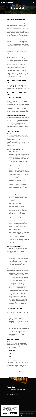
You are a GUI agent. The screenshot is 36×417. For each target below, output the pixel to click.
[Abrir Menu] (34, 3)
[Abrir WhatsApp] (33, 414)
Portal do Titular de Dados (29, 407)
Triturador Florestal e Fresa (22, 405)
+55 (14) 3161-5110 (11, 392)
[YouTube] (21, 416)
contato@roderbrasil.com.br (14, 394)
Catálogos (30, 405)
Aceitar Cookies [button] (13, 413)
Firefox (10, 352)
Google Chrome (12, 350)
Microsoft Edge (12, 353)
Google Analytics (17, 255)
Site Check (15, 86)
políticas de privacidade (11, 61)
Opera (10, 354)
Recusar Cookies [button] (6, 413)
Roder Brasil (9, 28)
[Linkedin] (19, 416)
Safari (10, 356)
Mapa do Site (25, 409)
